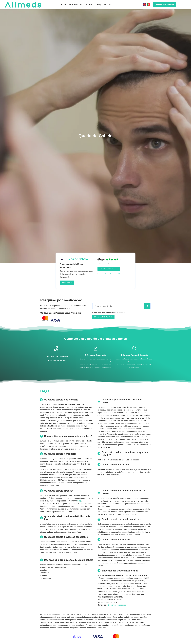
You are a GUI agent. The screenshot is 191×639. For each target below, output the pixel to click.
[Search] (147, 306)
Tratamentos (86, 5)
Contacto (107, 5)
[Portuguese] (149, 4)
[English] (144, 4)
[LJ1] (79, 501)
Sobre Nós (73, 5)
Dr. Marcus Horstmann (117, 605)
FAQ (99, 5)
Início (63, 5)
